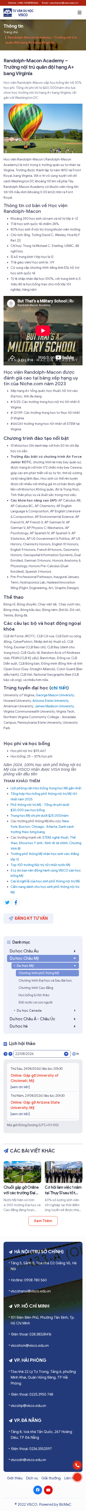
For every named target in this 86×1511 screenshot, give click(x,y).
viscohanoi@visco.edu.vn (31, 1291)
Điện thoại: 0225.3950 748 (32, 1394)
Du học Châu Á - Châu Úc (32, 1019)
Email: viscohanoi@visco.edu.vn (60, 2)
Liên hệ (70, 1478)
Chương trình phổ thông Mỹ (39, 973)
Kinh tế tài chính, (57, 843)
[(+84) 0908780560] (77, 1465)
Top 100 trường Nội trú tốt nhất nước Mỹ (40, 865)
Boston (24, 827)
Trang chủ (11, 32)
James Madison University (54, 706)
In (78, 1054)
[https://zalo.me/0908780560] (77, 1477)
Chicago (38, 827)
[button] (79, 12)
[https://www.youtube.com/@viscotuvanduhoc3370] (48, 1490)
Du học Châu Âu (24, 951)
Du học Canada (29, 1011)
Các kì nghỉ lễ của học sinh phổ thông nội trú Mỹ (45, 881)
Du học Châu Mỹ (24, 958)
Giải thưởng (51, 1478)
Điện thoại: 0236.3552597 (31, 1449)
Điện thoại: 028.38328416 (31, 1334)
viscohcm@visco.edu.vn (30, 1345)
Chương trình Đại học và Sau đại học (45, 981)
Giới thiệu (14, 1478)
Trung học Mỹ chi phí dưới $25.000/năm (40, 816)
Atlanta (51, 827)
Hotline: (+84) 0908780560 (23, 2)
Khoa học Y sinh (31, 843)
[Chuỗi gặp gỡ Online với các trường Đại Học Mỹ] (22, 1187)
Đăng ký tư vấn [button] (31, 918)
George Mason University (55, 695)
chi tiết (59, 688)
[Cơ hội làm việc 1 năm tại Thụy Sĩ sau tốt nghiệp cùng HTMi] (63, 1187)
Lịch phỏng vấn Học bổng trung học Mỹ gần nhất (46, 788)
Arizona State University (50, 701)
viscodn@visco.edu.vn (28, 1460)
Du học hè (19, 1026)
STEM (46, 837)
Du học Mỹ (25, 966)
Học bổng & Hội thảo (34, 995)
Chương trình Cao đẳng (36, 988)
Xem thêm (43, 1221)
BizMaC (65, 1504)
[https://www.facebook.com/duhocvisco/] (37, 1490)
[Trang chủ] (18, 12)
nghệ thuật (60, 837)
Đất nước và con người (35, 1002)
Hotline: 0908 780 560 (29, 1280)
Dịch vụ (32, 1478)
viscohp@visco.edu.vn (28, 1406)
